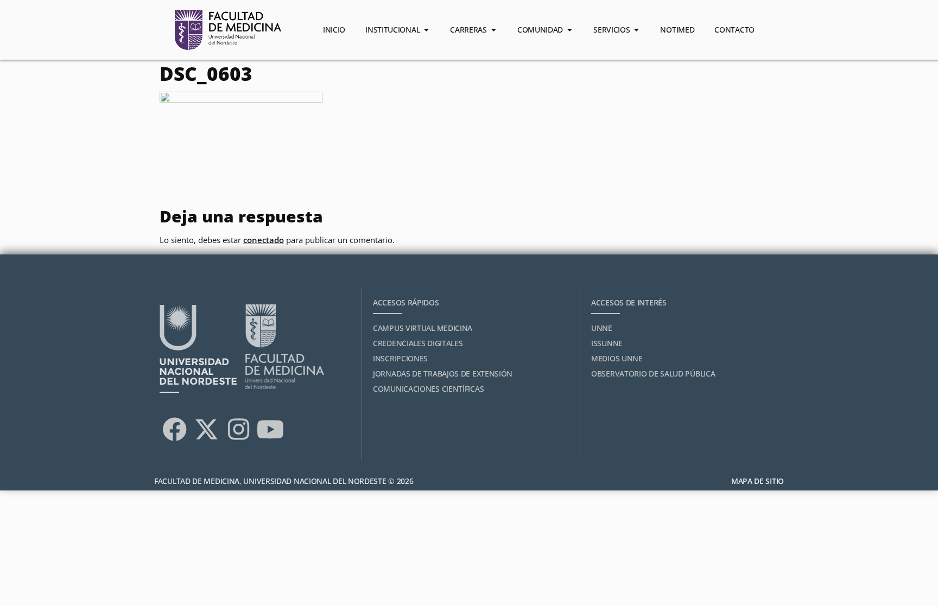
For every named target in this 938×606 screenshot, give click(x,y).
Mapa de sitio (757, 481)
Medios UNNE (617, 358)
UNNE (601, 328)
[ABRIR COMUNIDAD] (569, 30)
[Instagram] (238, 429)
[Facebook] (174, 429)
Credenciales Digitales (417, 343)
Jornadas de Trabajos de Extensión (442, 373)
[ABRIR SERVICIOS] (636, 30)
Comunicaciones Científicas (428, 389)
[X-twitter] (206, 429)
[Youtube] (270, 429)
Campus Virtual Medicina (422, 328)
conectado (263, 239)
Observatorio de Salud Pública (653, 373)
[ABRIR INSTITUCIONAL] (426, 30)
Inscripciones (400, 358)
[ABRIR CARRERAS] (493, 30)
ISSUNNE (607, 343)
